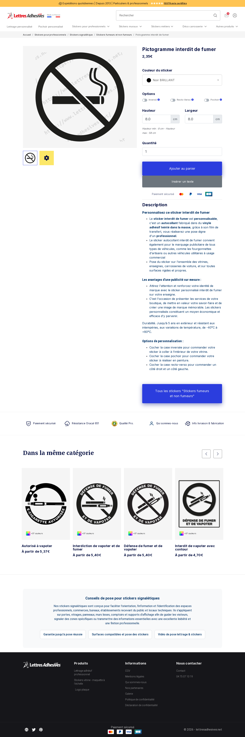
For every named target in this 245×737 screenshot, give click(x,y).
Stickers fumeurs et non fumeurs (114, 34)
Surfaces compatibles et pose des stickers (120, 634)
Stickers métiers (160, 26)
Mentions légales (134, 676)
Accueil (27, 34)
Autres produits (225, 26)
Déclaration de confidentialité (141, 705)
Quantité (149, 143)
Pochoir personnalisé (50, 26)
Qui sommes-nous (136, 682)
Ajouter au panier (182, 168)
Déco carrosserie (193, 26)
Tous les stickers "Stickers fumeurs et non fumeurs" (182, 393)
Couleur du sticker (157, 70)
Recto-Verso (184, 99)
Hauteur (149, 110)
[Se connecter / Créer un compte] (235, 15)
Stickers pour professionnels (89, 26)
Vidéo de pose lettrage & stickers (180, 634)
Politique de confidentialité (139, 699)
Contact (180, 670)
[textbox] (182, 80)
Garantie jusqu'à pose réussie (62, 634)
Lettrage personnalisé (19, 26)
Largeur (191, 110)
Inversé (153, 99)
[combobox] (182, 80)
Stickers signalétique (81, 34)
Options (148, 94)
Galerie (129, 693)
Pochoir (215, 99)
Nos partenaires (134, 688)
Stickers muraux (129, 26)
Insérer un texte (182, 181)
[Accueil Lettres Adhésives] (25, 15)
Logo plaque (82, 689)
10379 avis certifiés (175, 3)
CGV (127, 670)
